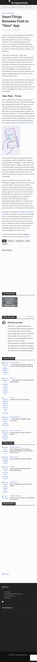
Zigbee (5, 244)
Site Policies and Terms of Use (13, 594)
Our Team (7, 592)
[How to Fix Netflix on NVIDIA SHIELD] (5, 460)
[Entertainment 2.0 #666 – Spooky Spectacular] (5, 422)
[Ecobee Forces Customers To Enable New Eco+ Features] (5, 497)
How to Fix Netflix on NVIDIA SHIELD (20, 459)
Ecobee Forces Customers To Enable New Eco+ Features (22, 498)
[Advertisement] (18, 270)
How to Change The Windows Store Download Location (20, 469)
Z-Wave (27, 241)
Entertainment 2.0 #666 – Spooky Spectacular (20, 419)
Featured (10, 241)
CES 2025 (12, 397)
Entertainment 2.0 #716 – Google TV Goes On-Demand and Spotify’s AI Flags (10, 303)
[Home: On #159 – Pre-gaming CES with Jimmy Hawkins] (5, 386)
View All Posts (29, 316)
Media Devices (14, 457)
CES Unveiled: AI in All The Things (19, 399)
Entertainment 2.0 (15, 362)
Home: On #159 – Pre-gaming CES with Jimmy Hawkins (22, 381)
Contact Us (7, 598)
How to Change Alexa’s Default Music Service (21, 485)
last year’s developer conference (23, 123)
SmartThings (19, 241)
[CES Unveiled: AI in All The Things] (5, 405)
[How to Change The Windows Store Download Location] (5, 473)
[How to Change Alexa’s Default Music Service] (5, 487)
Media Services (14, 482)
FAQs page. (25, 236)
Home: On (13, 378)
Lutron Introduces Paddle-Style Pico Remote (20, 433)
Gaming (12, 466)
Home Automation (8, 13)
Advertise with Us (9, 596)
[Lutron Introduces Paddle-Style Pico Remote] (5, 435)
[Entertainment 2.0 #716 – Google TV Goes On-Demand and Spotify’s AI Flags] (5, 368)
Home (4, 7)
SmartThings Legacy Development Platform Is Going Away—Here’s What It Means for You (21, 450)
